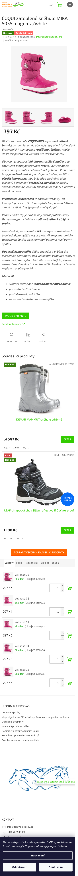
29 (17, 538)
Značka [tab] (55, 563)
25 (5, 538)
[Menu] (69, 4)
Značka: (16, 40)
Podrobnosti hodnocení (49, 37)
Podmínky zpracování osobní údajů (20, 735)
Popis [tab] (19, 563)
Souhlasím (56, 867)
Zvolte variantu (15, 315)
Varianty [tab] (9, 563)
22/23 (7, 448)
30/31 (26, 448)
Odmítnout (19, 867)
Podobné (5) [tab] (31, 563)
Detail (67, 439)
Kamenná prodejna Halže (15, 726)
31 (23, 538)
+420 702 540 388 (16, 832)
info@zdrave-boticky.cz (20, 827)
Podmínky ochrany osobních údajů (20, 731)
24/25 (16, 448)
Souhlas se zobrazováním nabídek (20, 740)
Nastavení (37, 856)
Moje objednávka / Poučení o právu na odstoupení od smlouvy (35, 717)
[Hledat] (50, 4)
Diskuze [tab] (45, 563)
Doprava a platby (11, 712)
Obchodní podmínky (13, 722)
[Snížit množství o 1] (62, 590)
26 (11, 538)
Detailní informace (11, 324)
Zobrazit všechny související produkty (39, 552)
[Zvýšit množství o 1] (62, 586)
